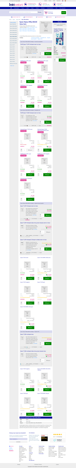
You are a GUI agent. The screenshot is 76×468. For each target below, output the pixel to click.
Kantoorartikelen (50, 8)
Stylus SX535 (12, 59)
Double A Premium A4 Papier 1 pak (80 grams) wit (58, 30)
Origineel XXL (40, 38)
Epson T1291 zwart (24, 257)
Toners (23, 8)
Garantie (20, 452)
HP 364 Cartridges (51, 447)
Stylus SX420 (12, 46)
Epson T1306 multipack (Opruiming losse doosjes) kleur (33, 351)
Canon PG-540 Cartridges (53, 451)
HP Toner (40, 451)
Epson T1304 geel (24, 393)
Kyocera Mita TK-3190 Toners (61, 455)
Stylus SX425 (12, 49)
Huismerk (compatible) (35, 37)
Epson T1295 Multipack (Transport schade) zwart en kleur (33, 239)
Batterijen (43, 8)
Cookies (57, 464)
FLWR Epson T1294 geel (42, 85)
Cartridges (30, 454)
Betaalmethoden (21, 451)
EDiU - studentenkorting (23, 449)
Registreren (61, 5)
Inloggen (58, 5)
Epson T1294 (27, 28)
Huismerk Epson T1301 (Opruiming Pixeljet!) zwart (43, 130)
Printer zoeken (41, 453)
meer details (34, 53)
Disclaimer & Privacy (38, 464)
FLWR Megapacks (33, 30)
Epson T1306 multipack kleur (27, 334)
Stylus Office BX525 (13, 30)
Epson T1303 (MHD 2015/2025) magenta (43, 369)
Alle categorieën (62, 8)
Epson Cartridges (41, 449)
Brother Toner (41, 452)
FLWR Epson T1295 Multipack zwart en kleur (30, 44)
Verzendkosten (21, 447)
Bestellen (63, 12)
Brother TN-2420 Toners (62, 448)
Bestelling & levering (22, 456)
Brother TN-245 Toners (62, 447)
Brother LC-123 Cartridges (53, 453)
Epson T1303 (32, 29)
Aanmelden (18, 441)
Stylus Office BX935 (13, 42)
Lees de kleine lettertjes (31, 5)
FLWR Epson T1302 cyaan (25, 153)
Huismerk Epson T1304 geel (26, 178)
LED (56, 8)
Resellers (45, 0)
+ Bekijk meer (12, 65)
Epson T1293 (22, 28)
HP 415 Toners (60, 457)
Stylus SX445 (12, 55)
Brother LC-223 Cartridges (53, 454)
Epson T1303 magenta (25, 368)
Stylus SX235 (12, 44)
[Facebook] (9, 450)
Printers (37, 8)
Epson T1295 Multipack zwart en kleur (29, 206)
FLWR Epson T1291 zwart (25, 60)
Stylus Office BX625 (13, 34)
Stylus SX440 (12, 53)
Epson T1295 (32, 28)
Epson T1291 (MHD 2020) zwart (44, 257)
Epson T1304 (22, 30)
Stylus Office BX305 (13, 26)
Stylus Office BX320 (13, 28)
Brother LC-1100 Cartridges (51, 449)
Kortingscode (21, 454)
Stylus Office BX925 (13, 40)
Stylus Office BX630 (13, 36)
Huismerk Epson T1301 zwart (26, 129)
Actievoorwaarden (22, 453)
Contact (54, 0)
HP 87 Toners (60, 453)
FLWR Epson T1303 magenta (43, 153)
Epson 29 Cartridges (52, 456)
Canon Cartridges (41, 448)
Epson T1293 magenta (25, 282)
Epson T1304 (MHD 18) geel (43, 393)
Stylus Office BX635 (13, 38)
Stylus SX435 (12, 51)
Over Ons (50, 0)
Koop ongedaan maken (22, 457)
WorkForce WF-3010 (13, 63)
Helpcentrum (58, 0)
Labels (27, 8)
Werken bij (30, 448)
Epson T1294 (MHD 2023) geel (26, 306)
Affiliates (30, 451)
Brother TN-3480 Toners (62, 449)
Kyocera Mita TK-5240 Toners (61, 452)
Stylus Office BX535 (13, 32)
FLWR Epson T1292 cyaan (42, 60)
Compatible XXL (43, 37)
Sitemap (18, 464)
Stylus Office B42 (13, 24)
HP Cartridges (41, 447)
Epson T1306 (27, 30)
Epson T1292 (34, 27)
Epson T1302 (27, 29)
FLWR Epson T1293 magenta (26, 85)
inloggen (58, 24)
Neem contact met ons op (46, 5)
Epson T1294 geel (41, 282)
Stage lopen (31, 447)
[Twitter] (10, 450)
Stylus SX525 (12, 57)
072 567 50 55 (45, 3)
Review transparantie (22, 448)
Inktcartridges (16, 8)
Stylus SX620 (12, 61)
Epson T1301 (22, 29)
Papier (32, 8)
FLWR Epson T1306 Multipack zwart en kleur (30, 113)
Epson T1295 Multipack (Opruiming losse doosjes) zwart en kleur (35, 222)
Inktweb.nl (12, 446)
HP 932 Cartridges (51, 452)
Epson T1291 (29, 27)
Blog (20, 461)
